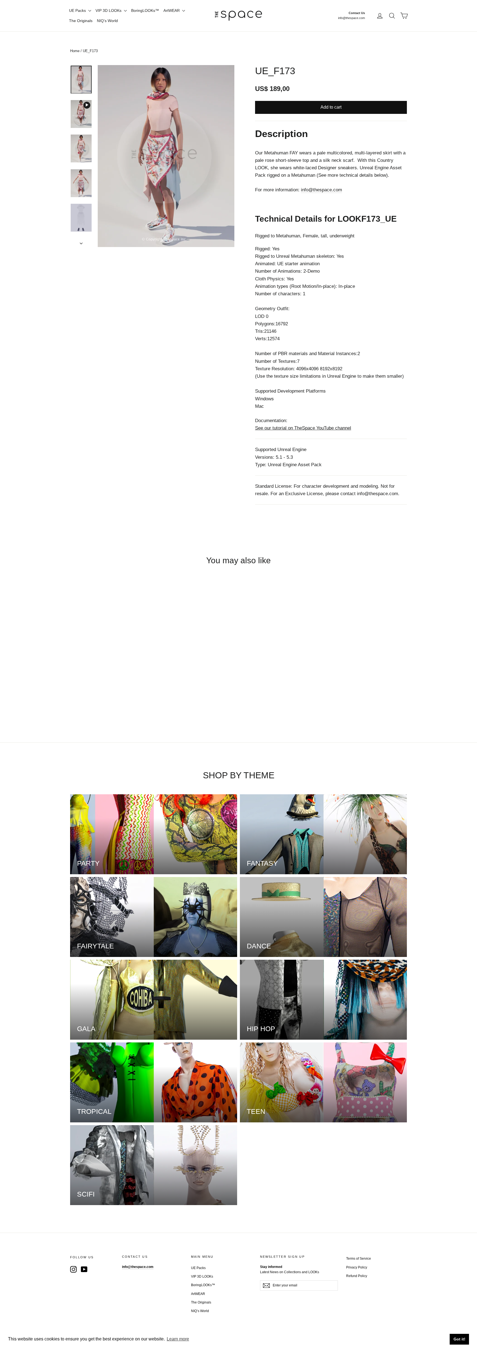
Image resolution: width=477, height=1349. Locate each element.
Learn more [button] (178, 1339)
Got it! (459, 1339)
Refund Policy (356, 1276)
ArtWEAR (172, 10)
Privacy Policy (356, 1267)
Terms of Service (358, 1259)
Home (75, 51)
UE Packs (78, 10)
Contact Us (357, 13)
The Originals (80, 20)
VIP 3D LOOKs (109, 10)
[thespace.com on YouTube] (84, 1269)
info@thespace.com (351, 18)
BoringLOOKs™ (145, 10)
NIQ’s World (107, 20)
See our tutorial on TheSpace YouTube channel (303, 428)
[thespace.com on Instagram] (73, 1269)
